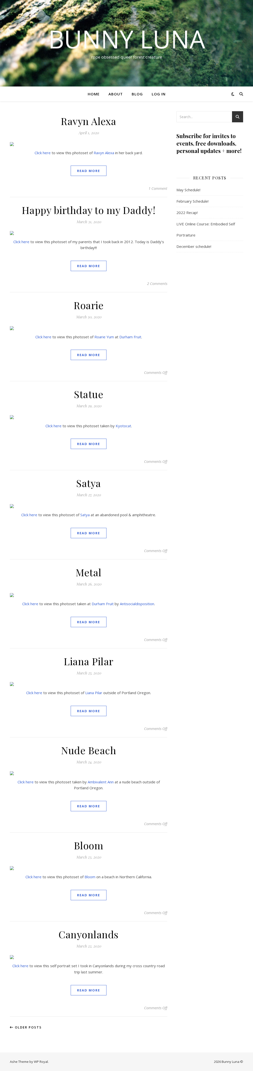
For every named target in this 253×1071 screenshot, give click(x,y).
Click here (43, 152)
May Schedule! (188, 189)
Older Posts (28, 1027)
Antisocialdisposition (137, 603)
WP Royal (41, 1061)
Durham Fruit (130, 336)
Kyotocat (123, 425)
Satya (88, 483)
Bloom (89, 845)
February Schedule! (192, 201)
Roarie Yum (104, 336)
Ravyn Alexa (88, 121)
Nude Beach (88, 750)
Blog (137, 93)
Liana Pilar (88, 661)
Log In (159, 93)
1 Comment (157, 188)
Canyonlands (89, 934)
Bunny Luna (126, 38)
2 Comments (157, 283)
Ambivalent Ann (101, 781)
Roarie (89, 305)
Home (94, 93)
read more (88, 171)
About (115, 93)
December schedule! (193, 246)
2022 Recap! (187, 212)
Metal (89, 572)
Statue (88, 394)
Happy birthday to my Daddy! (89, 209)
